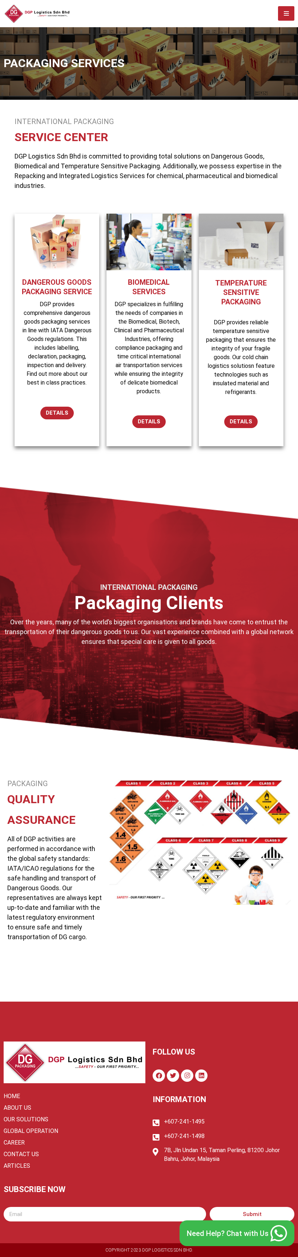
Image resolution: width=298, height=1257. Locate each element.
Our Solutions (26, 1119)
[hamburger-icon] (286, 13)
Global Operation (31, 1130)
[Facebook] (159, 1075)
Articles (17, 1165)
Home (12, 1096)
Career (14, 1142)
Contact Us (21, 1154)
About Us (17, 1107)
